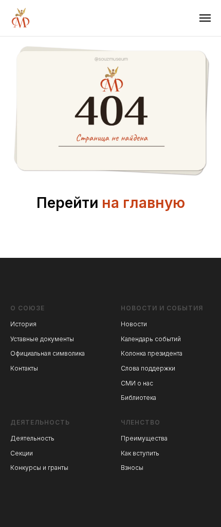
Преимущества (144, 438)
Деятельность (32, 438)
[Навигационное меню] (205, 18)
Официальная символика (47, 353)
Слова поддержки (148, 368)
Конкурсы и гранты (39, 467)
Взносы (132, 467)
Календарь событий (151, 339)
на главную (143, 203)
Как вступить (140, 453)
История (23, 324)
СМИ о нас (137, 383)
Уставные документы (42, 339)
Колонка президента (151, 353)
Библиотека (138, 397)
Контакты (24, 368)
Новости (134, 324)
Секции (21, 453)
